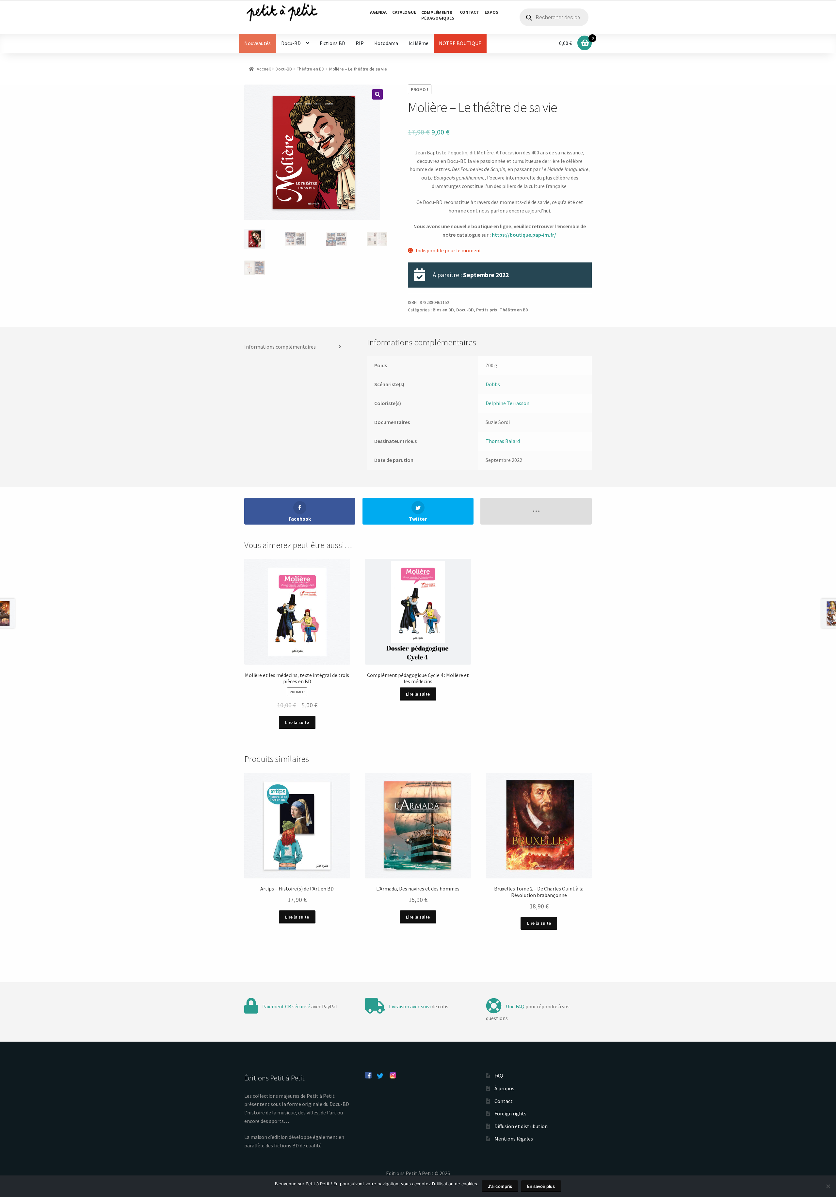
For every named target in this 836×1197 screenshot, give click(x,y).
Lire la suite (297, 722)
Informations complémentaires (280, 346)
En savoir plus (541, 1186)
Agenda (378, 12)
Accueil (264, 69)
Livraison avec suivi (410, 1006)
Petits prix (486, 310)
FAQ (498, 1075)
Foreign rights (510, 1113)
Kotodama (386, 43)
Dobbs (493, 384)
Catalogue (404, 12)
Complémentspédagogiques (437, 15)
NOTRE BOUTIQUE (460, 43)
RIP (360, 43)
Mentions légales (513, 1138)
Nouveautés (257, 43)
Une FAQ (515, 1006)
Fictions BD (332, 43)
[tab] (295, 347)
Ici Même (418, 43)
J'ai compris (500, 1186)
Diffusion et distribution (521, 1126)
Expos (491, 12)
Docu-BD (291, 43)
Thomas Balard (503, 441)
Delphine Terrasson (507, 403)
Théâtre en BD (310, 69)
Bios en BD (443, 310)
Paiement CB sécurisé (286, 1006)
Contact (469, 12)
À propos (504, 1088)
